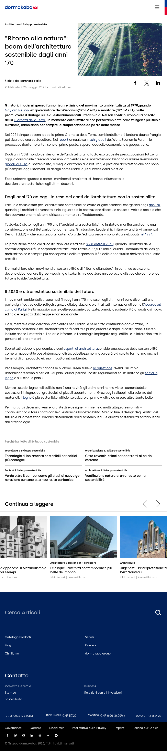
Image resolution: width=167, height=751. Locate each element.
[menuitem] (21, 7)
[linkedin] (31, 735)
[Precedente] (145, 504)
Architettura (92, 470)
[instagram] (39, 735)
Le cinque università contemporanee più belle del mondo (81, 570)
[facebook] (7, 735)
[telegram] (56, 735)
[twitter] (15, 735)
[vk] (48, 735)
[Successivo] (158, 504)
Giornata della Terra (29, 120)
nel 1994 (146, 234)
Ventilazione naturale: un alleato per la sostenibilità (115, 478)
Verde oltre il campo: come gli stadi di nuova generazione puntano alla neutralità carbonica (42, 478)
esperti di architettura (81, 349)
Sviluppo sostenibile (33, 450)
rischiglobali (96, 140)
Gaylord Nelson (17, 110)
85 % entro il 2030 (99, 244)
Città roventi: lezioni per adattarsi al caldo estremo (118, 458)
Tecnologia (11, 450)
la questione (102, 368)
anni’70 (154, 205)
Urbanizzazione (94, 450)
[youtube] (23, 735)
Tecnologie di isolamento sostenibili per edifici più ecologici (41, 458)
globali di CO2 (16, 164)
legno (27, 397)
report (63, 140)
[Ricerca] (158, 612)
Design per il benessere (82, 562)
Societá (9, 470)
